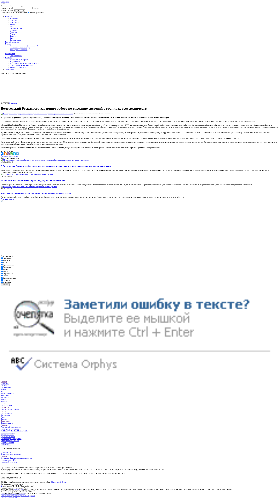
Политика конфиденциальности (13, 494)
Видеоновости (6, 413)
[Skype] (14, 153)
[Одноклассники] (5, 153)
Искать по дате (6, 8)
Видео (3, 411)
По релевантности (20, 13)
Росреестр (4, 156)
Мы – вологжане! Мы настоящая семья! (24, 63)
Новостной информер (9, 462)
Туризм (12, 34)
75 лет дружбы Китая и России (21, 65)
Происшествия (15, 40)
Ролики (3, 417)
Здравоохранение (16, 28)
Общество (13, 20)
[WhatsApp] (11, 153)
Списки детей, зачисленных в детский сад (16, 458)
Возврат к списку (7, 199)
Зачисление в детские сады (20, 48)
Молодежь (13, 30)
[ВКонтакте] (2, 153)
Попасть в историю (8, 433)
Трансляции (9, 69)
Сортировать (5, 13)
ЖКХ (12, 26)
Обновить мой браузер (59, 482)
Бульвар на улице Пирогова (11, 439)
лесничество (13, 156)
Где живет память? (8, 437)
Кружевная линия (7, 435)
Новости (8, 16)
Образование (14, 22)
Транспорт (13, 32)
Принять (4, 497)
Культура (13, 36)
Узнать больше (13, 497)
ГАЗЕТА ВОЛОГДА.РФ (10, 409)
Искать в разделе (7, 10)
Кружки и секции (7, 452)
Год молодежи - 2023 (8, 460)
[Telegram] (17, 153)
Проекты (8, 58)
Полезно (8, 44)
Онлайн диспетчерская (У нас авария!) (24, 46)
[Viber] (8, 153)
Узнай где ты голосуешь (18, 50)
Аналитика (5, 407)
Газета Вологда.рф (12, 42)
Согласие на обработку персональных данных (18, 496)
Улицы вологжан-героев (19, 60)
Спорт (12, 38)
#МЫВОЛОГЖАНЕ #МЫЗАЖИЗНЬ (14, 431)
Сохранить (5, 284)
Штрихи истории (16, 62)
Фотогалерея (10, 54)
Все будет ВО (6, 445)
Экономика (14, 18)
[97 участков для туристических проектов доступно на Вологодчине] (27, 174)
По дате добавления (37, 13)
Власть (12, 24)
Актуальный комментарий (11, 427)
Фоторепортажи (16, 56)
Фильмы (4, 419)
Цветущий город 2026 (18, 67)
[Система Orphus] (139, 378)
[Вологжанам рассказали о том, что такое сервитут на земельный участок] (29, 187)
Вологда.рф (5, 2)
